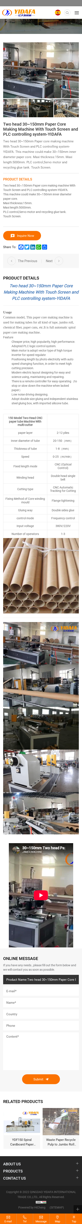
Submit (38, 1079)
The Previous (27, 261)
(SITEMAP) (57, 1207)
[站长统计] (41, 1202)
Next (49, 261)
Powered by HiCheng (31, 1207)
